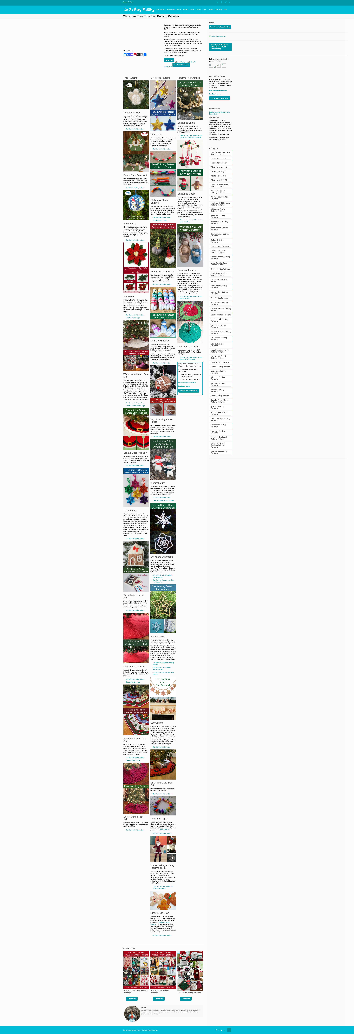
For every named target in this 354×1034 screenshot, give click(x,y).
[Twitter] (225, 2)
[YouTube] (229, 2)
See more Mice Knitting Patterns (163, 500)
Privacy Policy (214, 109)
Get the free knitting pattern (135, 129)
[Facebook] (221, 2)
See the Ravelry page (133, 318)
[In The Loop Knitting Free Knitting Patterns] (139, 10)
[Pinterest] (217, 2)
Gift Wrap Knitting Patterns (189, 993)
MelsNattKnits (165, 830)
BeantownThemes (153, 1030)
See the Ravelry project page (135, 406)
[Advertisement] (142, 37)
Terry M (143, 1008)
